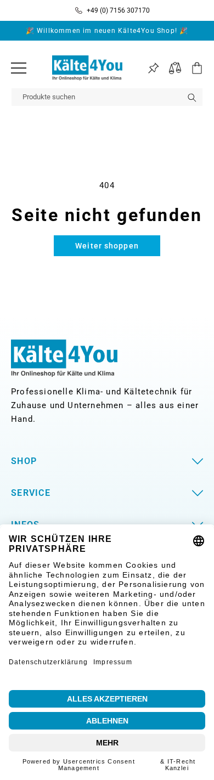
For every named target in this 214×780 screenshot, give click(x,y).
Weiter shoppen (107, 245)
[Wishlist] (153, 68)
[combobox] (107, 97)
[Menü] (18, 68)
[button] (192, 68)
